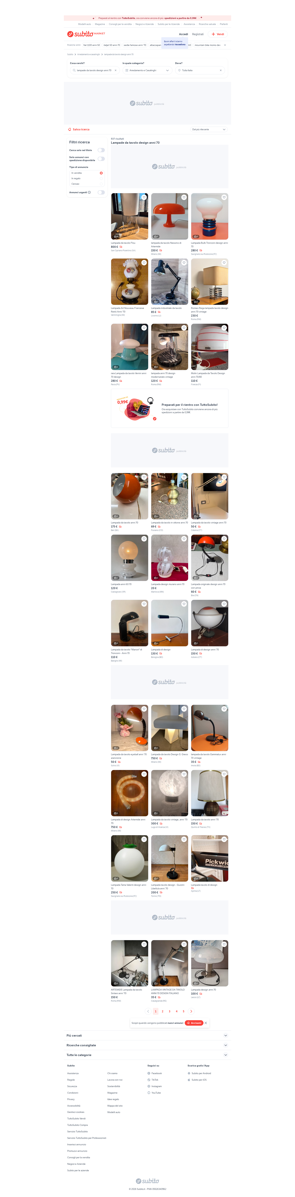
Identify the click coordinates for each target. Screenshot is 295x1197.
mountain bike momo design (209, 45)
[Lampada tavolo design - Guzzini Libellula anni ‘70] (169, 866)
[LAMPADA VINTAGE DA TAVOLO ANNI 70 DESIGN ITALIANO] (169, 971)
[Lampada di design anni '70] (209, 631)
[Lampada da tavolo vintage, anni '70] (169, 801)
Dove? (178, 63)
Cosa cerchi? (77, 63)
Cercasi (75, 183)
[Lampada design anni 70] (209, 971)
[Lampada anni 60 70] (129, 566)
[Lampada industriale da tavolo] (169, 289)
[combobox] (95, 70)
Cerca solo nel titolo (80, 150)
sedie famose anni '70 (135, 45)
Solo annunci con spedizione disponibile (82, 159)
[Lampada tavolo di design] (209, 866)
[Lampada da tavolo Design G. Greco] (169, 736)
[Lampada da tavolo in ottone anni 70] (169, 502)
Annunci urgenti (78, 192)
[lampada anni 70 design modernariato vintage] (169, 355)
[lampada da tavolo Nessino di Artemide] (169, 224)
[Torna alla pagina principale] (87, 34)
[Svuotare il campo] (115, 70)
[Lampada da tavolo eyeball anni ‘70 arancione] (129, 736)
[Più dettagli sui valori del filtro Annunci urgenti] (89, 192)
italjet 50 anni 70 (112, 45)
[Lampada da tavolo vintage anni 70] (209, 502)
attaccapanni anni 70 (160, 45)
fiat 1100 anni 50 (91, 45)
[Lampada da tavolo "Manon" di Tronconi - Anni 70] (129, 631)
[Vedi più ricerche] (225, 45)
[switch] (101, 150)
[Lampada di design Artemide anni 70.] (129, 801)
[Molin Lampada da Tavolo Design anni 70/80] (209, 355)
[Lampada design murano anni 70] (169, 566)
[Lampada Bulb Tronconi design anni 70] (209, 224)
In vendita (77, 172)
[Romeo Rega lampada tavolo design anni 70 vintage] (209, 289)
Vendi (220, 34)
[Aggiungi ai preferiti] (144, 197)
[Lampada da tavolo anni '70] (209, 801)
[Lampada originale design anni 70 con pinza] (209, 566)
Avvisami (196, 1022)
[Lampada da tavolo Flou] (129, 224)
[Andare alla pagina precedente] (148, 1011)
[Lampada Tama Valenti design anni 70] (129, 866)
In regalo (76, 178)
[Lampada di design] (169, 631)
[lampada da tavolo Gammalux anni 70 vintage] (209, 736)
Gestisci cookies (75, 1112)
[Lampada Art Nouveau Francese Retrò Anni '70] (129, 289)
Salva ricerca (81, 129)
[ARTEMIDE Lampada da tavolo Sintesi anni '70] (129, 971)
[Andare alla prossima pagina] (191, 1011)
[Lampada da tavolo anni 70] (129, 502)
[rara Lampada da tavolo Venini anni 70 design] (129, 355)
